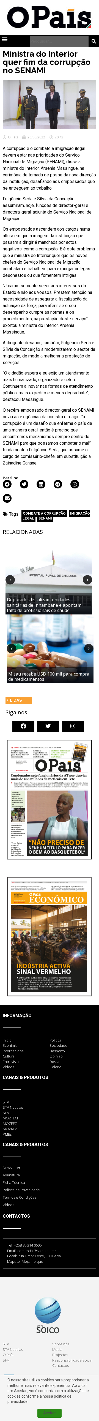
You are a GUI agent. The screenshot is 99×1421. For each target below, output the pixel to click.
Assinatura (11, 1175)
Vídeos (8, 1204)
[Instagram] (73, 726)
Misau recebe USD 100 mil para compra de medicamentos (48, 676)
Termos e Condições (19, 1197)
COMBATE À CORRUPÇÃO (44, 513)
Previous (10, 579)
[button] (4, 39)
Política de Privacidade (21, 1189)
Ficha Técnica (14, 1182)
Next (87, 579)
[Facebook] (23, 726)
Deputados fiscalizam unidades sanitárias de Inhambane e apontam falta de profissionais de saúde (44, 605)
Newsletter (11, 1167)
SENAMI (45, 518)
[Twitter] (48, 726)
